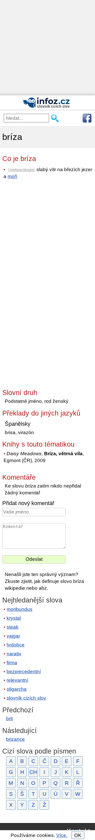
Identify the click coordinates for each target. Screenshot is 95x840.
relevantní (17, 680)
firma (12, 662)
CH (33, 772)
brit (9, 718)
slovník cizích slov (26, 698)
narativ (14, 653)
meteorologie (21, 169)
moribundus (19, 609)
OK (77, 835)
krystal (14, 618)
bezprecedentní (24, 671)
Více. (61, 835)
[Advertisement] (47, 47)
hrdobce (16, 644)
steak (12, 627)
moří (12, 176)
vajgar (13, 636)
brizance (15, 739)
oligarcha (17, 689)
